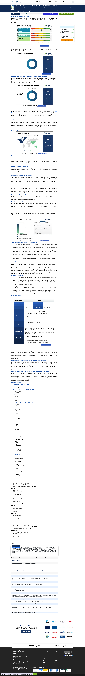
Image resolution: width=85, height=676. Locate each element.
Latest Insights (41, 1)
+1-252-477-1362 (31, 646)
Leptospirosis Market (15, 567)
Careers (44, 664)
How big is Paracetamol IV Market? (17, 576)
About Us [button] (35, 1)
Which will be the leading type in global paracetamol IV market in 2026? (24, 599)
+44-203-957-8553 (41, 646)
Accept (35, 674)
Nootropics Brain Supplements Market (41, 567)
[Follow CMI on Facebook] (69, 652)
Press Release (45, 653)
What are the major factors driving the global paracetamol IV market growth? (25, 586)
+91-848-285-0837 (68, 646)
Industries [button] (47, 1)
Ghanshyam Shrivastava (16, 547)
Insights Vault (53, 1)
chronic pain (53, 49)
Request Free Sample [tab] (51, 13)
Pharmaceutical (50, 10)
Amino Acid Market (14, 565)
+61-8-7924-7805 (58, 646)
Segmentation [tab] (38, 13)
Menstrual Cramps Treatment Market (41, 565)
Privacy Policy (30, 674)
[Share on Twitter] (18, 543)
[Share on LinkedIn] (16, 543)
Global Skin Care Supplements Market (41, 570)
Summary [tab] (15, 13)
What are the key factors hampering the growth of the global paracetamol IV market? (27, 592)
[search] (73, 2)
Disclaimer (55, 660)
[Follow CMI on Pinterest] (71, 652)
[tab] (15, 14)
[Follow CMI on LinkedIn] (65, 652)
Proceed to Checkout (67, 40)
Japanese (13, 560)
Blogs (44, 658)
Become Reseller (56, 651)
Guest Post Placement (46, 660)
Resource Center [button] (59, 1)
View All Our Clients (26, 631)
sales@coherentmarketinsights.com (19, 651)
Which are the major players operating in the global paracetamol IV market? (25, 603)
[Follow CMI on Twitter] (67, 652)
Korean (18, 560)
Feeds (55, 664)
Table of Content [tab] (26, 13)
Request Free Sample (45, 45)
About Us (34, 651)
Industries (34, 653)
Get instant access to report (45, 344)
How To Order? (56, 653)
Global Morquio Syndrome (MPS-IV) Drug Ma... (19, 570)
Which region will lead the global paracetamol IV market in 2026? (23, 612)
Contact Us (34, 658)
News (44, 662)
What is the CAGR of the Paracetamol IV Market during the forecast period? (25, 582)
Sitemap (55, 662)
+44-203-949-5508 (48, 646)
